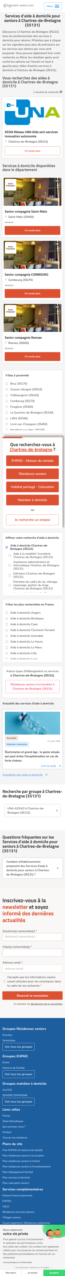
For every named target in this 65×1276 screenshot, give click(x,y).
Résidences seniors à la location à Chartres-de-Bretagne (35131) (32, 686)
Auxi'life (7, 1090)
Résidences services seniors (18, 1212)
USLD (5, 1206)
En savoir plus (32, 151)
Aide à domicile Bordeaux (27, 618)
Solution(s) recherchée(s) (18, 931)
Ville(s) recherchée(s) (16, 947)
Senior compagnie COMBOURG (26, 274)
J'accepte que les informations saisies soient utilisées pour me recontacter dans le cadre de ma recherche (34, 981)
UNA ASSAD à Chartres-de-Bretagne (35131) (25, 810)
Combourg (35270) (22, 401)
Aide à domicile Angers (25, 613)
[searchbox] (32, 936)
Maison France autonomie (17, 1195)
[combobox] (32, 937)
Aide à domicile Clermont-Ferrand (32, 630)
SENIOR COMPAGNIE (15, 1095)
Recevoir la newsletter (32, 996)
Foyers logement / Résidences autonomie (26, 1223)
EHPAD (6, 1201)
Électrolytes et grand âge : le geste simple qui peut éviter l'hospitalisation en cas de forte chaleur (32, 756)
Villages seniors (11, 1217)
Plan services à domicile (16, 1177)
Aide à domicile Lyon (23, 659)
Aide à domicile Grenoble (26, 636)
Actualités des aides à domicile (22, 775)
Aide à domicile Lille (23, 653)
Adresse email (11, 963)
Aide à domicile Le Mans (26, 647)
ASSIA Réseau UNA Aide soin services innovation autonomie (31, 134)
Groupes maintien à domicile (24, 1083)
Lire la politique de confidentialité (17, 1262)
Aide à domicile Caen (24, 624)
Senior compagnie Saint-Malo (26, 211)
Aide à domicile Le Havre (26, 642)
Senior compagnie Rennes (23, 337)
